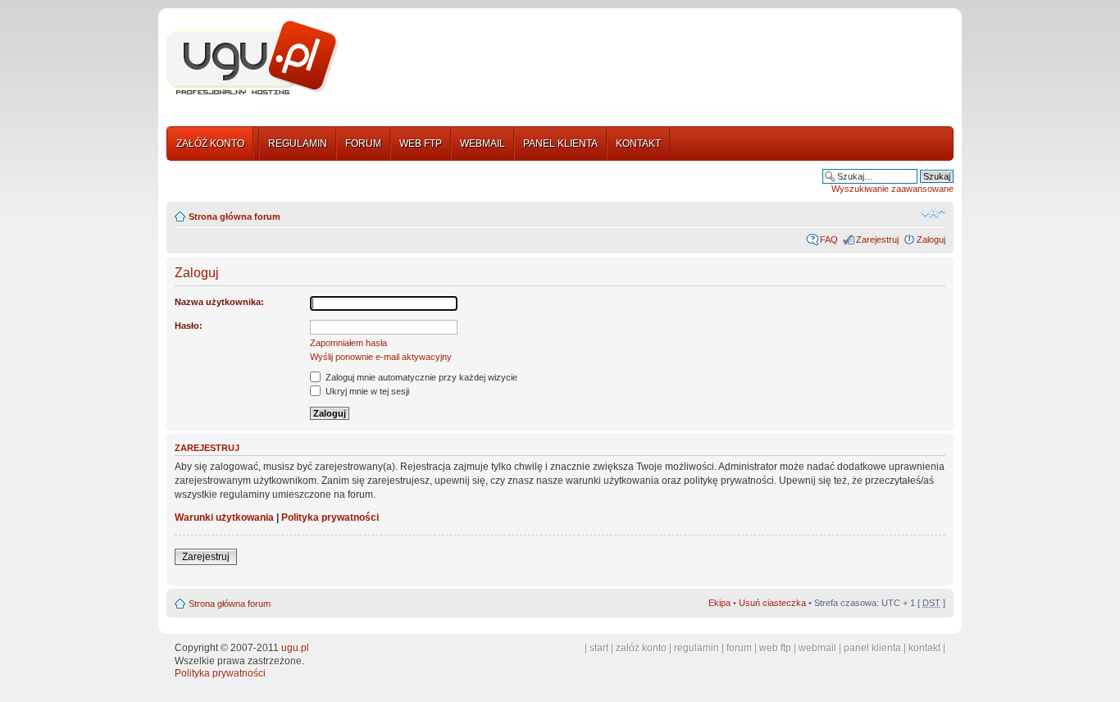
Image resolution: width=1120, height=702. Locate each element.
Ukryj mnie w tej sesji (366, 391)
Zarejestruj (877, 239)
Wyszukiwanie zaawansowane (892, 189)
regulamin (696, 648)
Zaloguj (931, 239)
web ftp (775, 648)
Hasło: (189, 325)
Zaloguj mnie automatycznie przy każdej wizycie (420, 377)
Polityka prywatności (330, 517)
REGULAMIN (297, 143)
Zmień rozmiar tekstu (933, 213)
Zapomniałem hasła (348, 343)
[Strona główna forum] (252, 58)
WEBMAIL (482, 143)
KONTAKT (638, 143)
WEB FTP (420, 143)
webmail (817, 648)
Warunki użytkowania (224, 517)
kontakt (924, 648)
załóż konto (641, 648)
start (599, 648)
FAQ (829, 239)
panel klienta (872, 648)
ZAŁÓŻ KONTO (210, 143)
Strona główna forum (234, 216)
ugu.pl (295, 648)
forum (739, 648)
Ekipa (719, 603)
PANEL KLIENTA (560, 143)
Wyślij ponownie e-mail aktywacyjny (381, 357)
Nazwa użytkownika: (219, 302)
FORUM (363, 143)
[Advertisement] (652, 60)
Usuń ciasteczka (772, 603)
